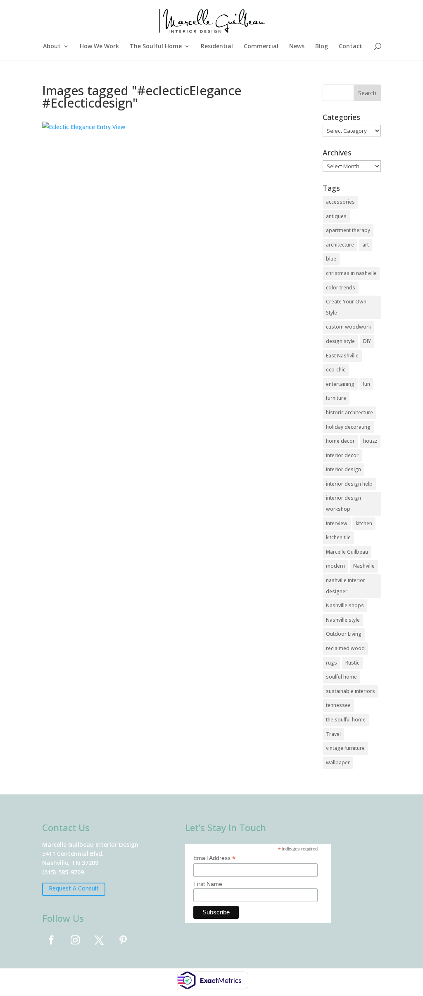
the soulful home (346, 719)
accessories (340, 201)
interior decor (342, 455)
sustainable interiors (350, 691)
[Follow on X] (99, 940)
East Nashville (342, 355)
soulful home (341, 676)
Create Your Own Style (346, 307)
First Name (207, 884)
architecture (340, 244)
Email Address (214, 858)
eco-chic (335, 369)
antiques (336, 216)
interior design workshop (343, 503)
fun (366, 384)
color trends (340, 287)
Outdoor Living (343, 633)
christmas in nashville (351, 273)
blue (331, 258)
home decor (340, 440)
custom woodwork (348, 326)
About (52, 46)
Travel (333, 734)
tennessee (338, 705)
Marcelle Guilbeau (347, 551)
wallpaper (338, 762)
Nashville (364, 565)
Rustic (352, 662)
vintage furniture (345, 748)
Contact (350, 46)
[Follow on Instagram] (75, 940)
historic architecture (349, 412)
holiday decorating (348, 426)
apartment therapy (348, 230)
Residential (217, 46)
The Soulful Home (156, 46)
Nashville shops (345, 605)
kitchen (364, 523)
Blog (321, 46)
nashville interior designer (345, 586)
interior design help (349, 483)
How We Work (99, 46)
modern (335, 565)
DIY (367, 341)
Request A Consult (74, 888)
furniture (336, 398)
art (365, 244)
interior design (343, 469)
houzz (370, 440)
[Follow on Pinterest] (123, 940)
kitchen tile (338, 537)
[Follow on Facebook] (51, 940)
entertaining (340, 384)
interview (336, 523)
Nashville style (343, 619)
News (296, 46)
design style (340, 341)
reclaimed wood (345, 648)
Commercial (261, 46)
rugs (331, 662)
